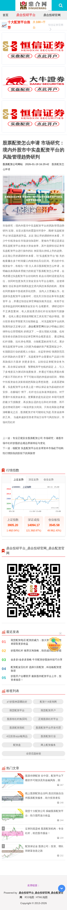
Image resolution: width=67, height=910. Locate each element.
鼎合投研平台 (26, 15)
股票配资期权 (16, 727)
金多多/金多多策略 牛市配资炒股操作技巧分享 (36, 659)
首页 (5, 15)
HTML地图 (42, 897)
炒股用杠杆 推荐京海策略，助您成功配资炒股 (36, 650)
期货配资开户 (48, 710)
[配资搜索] (61, 5)
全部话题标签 (33, 753)
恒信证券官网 (55, 24)
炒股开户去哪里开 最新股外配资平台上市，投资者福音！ (36, 677)
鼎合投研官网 (52, 15)
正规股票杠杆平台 (48, 719)
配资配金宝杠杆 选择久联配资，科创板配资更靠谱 (36, 668)
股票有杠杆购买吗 (17, 719)
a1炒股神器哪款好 (17, 701)
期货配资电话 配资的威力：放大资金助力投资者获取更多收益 (36, 641)
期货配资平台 (16, 710)
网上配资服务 (48, 745)
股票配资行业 (48, 736)
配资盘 (17, 745)
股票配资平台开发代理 (48, 727)
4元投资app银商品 (17, 736)
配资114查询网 (48, 701)
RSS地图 (29, 897)
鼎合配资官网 (36, 326)
